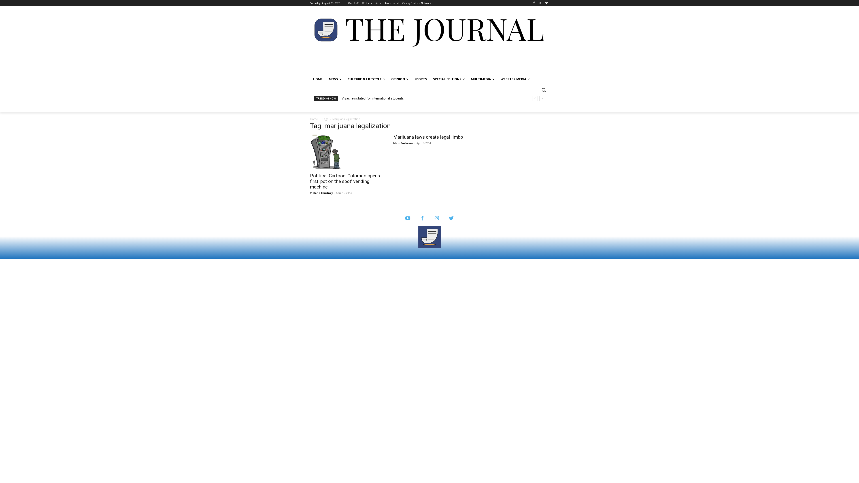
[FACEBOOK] (422, 218)
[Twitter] (546, 3)
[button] (543, 90)
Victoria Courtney (321, 193)
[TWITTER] (451, 218)
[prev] (535, 98)
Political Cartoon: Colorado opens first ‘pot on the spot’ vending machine (345, 181)
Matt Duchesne (403, 143)
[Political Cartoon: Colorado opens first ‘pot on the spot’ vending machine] (346, 152)
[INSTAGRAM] (437, 218)
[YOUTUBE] (408, 218)
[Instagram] (540, 3)
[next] (542, 98)
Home (314, 119)
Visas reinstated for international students (373, 98)
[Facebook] (534, 3)
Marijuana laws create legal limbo (428, 137)
